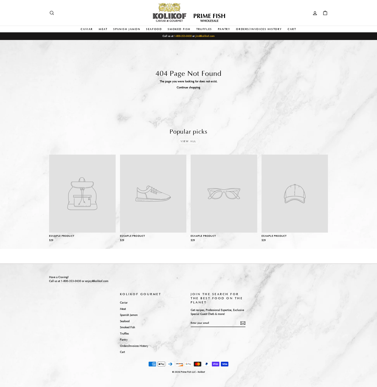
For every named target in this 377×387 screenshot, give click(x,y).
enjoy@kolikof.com (96, 281)
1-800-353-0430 (183, 36)
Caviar (87, 29)
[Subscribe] (242, 323)
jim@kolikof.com (205, 36)
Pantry (224, 29)
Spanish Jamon (126, 29)
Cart (292, 29)
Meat (103, 29)
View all (188, 141)
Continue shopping (188, 87)
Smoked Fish (179, 29)
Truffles (204, 29)
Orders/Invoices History (259, 29)
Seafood (154, 29)
